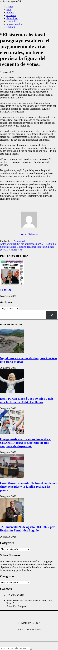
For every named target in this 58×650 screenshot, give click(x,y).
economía (11, 15)
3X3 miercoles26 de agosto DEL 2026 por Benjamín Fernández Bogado (27, 528)
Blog (8, 9)
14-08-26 (6, 289)
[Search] (51, 315)
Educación (11, 21)
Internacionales (14, 24)
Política (10, 12)
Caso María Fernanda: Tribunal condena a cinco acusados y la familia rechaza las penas (28, 486)
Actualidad (12, 18)
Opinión (10, 27)
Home (9, 6)
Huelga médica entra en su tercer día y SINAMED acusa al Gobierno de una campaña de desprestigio (25, 442)
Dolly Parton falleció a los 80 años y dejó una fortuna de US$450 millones (27, 400)
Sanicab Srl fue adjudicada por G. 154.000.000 (28, 244)
